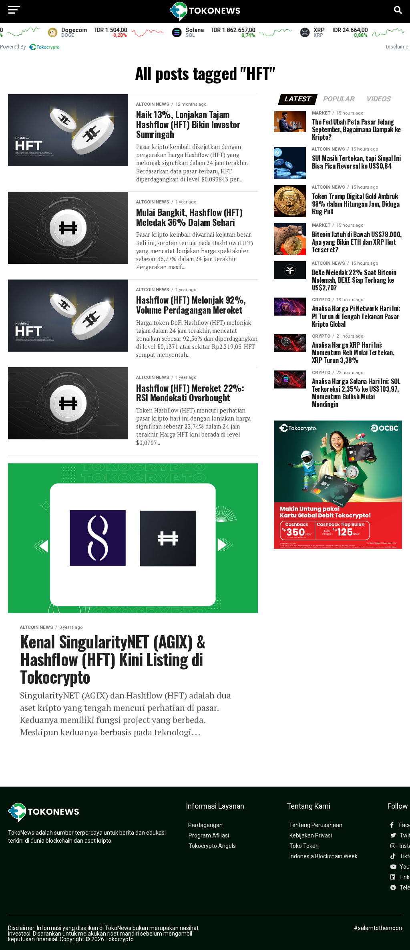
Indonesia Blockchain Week (323, 856)
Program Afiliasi (209, 836)
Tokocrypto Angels (212, 846)
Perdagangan (205, 825)
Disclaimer (398, 46)
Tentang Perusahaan (315, 825)
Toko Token (304, 846)
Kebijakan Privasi (310, 836)
